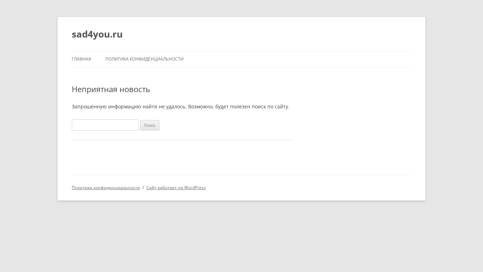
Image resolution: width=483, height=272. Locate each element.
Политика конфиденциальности (144, 59)
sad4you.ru (97, 34)
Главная (81, 59)
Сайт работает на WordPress (176, 188)
